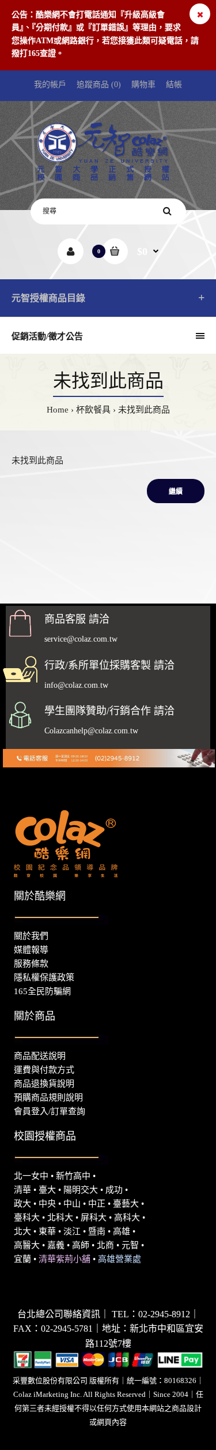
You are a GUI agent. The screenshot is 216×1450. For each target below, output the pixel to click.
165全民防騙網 (42, 991)
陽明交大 (80, 1189)
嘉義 (56, 1245)
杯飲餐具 (93, 409)
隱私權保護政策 (44, 977)
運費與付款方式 (44, 1069)
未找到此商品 (144, 409)
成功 (114, 1189)
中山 (72, 1203)
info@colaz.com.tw (76, 685)
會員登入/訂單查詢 (49, 1111)
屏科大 (94, 1217)
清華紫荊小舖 (64, 1259)
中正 (96, 1203)
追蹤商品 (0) (99, 84)
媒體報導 (31, 949)
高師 (80, 1245)
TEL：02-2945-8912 (151, 1314)
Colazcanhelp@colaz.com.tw (91, 730)
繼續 (176, 492)
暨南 (96, 1231)
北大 (22, 1231)
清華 (22, 1189)
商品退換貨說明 (44, 1083)
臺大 (47, 1189)
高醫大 (27, 1245)
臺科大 (27, 1217)
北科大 (60, 1217)
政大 (22, 1203)
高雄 (121, 1231)
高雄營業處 (119, 1259)
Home (58, 409)
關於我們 (31, 936)
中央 (47, 1203)
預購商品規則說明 (48, 1097)
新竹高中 (73, 1176)
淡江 (72, 1231)
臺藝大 (126, 1203)
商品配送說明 (40, 1056)
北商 (105, 1245)
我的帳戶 (50, 84)
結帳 (174, 84)
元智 (130, 1245)
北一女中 (31, 1176)
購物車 (143, 84)
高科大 (127, 1217)
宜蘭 (22, 1259)
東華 (47, 1231)
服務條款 (31, 963)
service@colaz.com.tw (81, 639)
